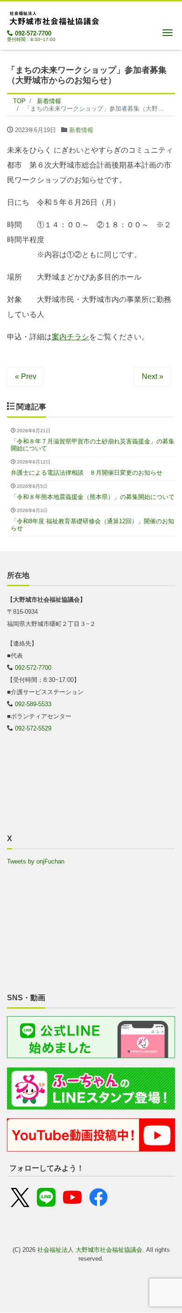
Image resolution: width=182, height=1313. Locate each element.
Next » (152, 376)
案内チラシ (70, 337)
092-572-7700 (33, 33)
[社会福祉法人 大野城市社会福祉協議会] (53, 16)
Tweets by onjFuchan (35, 861)
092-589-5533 (33, 704)
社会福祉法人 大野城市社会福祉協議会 (89, 1249)
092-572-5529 (33, 728)
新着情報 (81, 129)
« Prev (25, 376)
